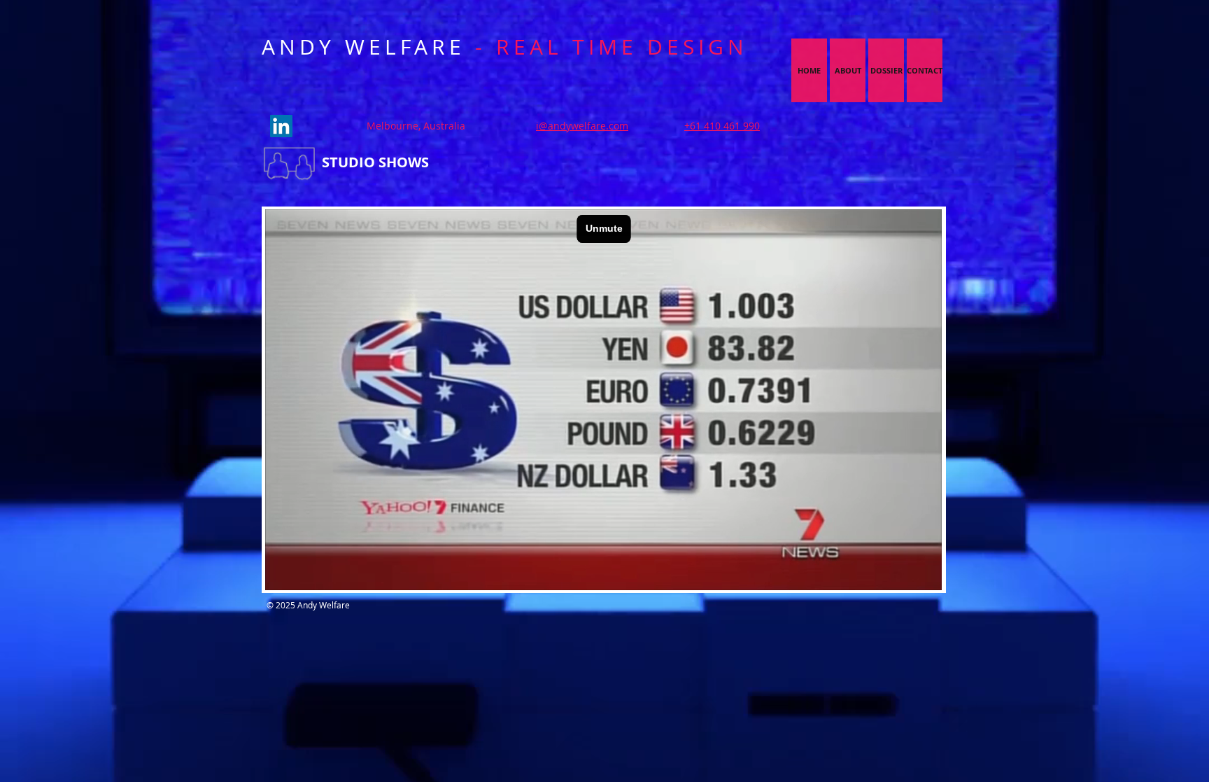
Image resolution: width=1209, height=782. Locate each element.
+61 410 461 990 (722, 125)
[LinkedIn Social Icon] (281, 126)
